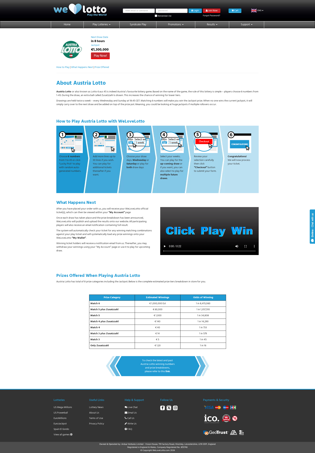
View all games (62, 435)
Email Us (132, 413)
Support (246, 24)
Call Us (130, 418)
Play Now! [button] (100, 55)
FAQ (129, 429)
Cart (236, 11)
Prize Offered (102, 67)
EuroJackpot (60, 424)
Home (67, 24)
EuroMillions (60, 418)
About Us (94, 413)
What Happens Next (82, 67)
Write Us (132, 424)
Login (196, 11)
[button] (257, 10)
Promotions (175, 24)
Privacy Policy (96, 424)
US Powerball (61, 413)
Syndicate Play (138, 24)
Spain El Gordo (61, 429)
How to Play (62, 67)
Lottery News (96, 407)
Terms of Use (96, 418)
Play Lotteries (101, 24)
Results (211, 24)
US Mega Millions (63, 407)
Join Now (212, 11)
